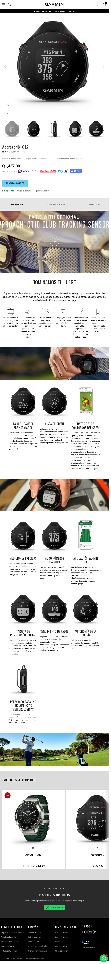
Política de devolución (10, 942)
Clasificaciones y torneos (81, 578)
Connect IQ (59, 942)
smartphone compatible (89, 570)
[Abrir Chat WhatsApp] (104, 958)
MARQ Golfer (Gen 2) (33, 854)
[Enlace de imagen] (85, 942)
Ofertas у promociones (37, 951)
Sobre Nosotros (34, 937)
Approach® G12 (97, 854)
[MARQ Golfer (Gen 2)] (33, 821)
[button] (5, 66)
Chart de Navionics (63, 951)
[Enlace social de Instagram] (89, 932)
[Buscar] (9, 4)
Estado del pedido (8, 937)
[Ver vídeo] (7, 105)
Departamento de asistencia (12, 933)
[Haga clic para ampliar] (7, 113)
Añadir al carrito (15, 183)
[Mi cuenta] (98, 4)
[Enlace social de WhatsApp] (95, 932)
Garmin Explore (61, 946)
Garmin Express (61, 937)
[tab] (55, 204)
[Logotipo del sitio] (54, 4)
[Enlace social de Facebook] (84, 932)
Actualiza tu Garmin (9, 951)
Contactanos (33, 942)
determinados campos (80, 460)
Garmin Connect (61, 933)
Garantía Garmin (7, 946)
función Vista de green (51, 429)
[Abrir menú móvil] (4, 4)
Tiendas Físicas (34, 933)
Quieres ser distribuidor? (38, 946)
